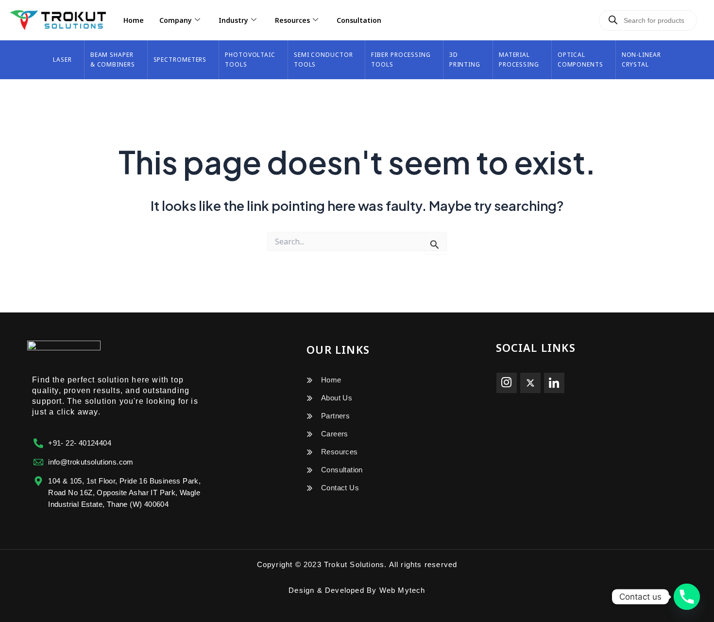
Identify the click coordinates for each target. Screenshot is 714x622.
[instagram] (506, 383)
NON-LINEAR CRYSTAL (641, 60)
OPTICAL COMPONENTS (580, 60)
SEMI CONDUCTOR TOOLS (323, 60)
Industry (233, 20)
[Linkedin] (554, 383)
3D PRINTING (464, 60)
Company (175, 20)
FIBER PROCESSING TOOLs (400, 60)
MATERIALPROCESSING (519, 60)
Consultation (359, 20)
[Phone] (687, 597)
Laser (62, 59)
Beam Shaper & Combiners (112, 60)
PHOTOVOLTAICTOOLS (250, 60)
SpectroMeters (180, 59)
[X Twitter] (530, 383)
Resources (292, 20)
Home (133, 20)
